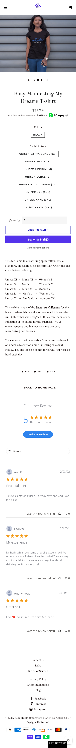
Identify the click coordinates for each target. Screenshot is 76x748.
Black (38, 134)
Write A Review (38, 434)
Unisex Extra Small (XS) (38, 153)
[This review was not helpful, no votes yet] (66, 514)
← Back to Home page (38, 387)
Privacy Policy (38, 679)
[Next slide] (47, 80)
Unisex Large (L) (38, 176)
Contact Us (38, 660)
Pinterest (40, 704)
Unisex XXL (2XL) (37, 192)
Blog (38, 690)
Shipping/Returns (38, 684)
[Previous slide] (29, 80)
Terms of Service (38, 671)
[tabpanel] (38, 43)
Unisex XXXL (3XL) (38, 199)
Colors (38, 127)
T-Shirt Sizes (38, 146)
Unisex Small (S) (38, 161)
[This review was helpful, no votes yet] (60, 514)
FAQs (38, 665)
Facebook (40, 698)
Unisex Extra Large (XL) (38, 184)
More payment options (38, 247)
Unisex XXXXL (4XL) (38, 207)
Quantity (14, 220)
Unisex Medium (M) (38, 169)
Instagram (39, 709)
